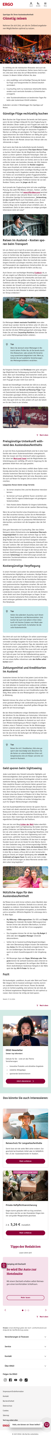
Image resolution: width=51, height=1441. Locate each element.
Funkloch (38, 273)
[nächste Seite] (45, 1310)
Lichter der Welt (27, 824)
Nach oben (44, 435)
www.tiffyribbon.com (31, 192)
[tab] (22, 1310)
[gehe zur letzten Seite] (5, 1310)
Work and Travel (19, 459)
